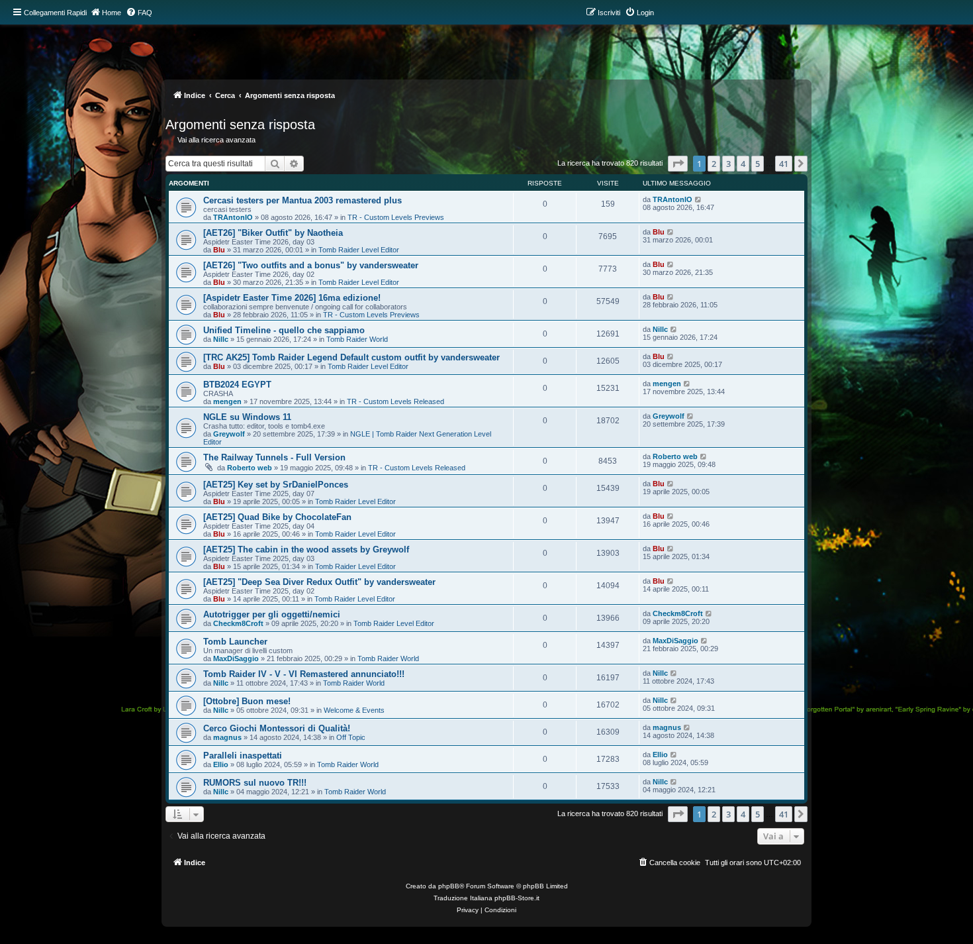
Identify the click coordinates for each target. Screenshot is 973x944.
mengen (227, 401)
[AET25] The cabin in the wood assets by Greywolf (306, 549)
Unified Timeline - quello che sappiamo (284, 330)
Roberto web (249, 468)
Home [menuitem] (111, 13)
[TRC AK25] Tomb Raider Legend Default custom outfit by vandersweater (351, 357)
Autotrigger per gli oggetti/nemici (271, 614)
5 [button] (757, 164)
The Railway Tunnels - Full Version (274, 457)
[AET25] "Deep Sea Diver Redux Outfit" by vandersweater (319, 582)
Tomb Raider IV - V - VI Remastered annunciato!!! (303, 674)
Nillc (220, 339)
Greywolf (229, 434)
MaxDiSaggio (236, 658)
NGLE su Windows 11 (247, 417)
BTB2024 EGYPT (237, 385)
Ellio (220, 764)
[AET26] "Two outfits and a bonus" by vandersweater (310, 265)
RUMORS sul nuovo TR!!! (254, 783)
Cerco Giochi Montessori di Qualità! (276, 728)
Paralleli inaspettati (242, 755)
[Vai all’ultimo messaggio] (698, 199)
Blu (219, 250)
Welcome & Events (354, 710)
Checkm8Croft (238, 623)
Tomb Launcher (235, 642)
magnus (227, 737)
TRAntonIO (233, 217)
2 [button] (714, 164)
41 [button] (783, 164)
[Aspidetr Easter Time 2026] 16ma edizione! (292, 298)
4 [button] (743, 164)
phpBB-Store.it (516, 898)
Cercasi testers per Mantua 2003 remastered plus (302, 200)
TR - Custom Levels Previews (396, 217)
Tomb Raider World (357, 339)
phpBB (448, 886)
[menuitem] (139, 13)
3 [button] (728, 164)
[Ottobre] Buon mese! (247, 701)
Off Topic (350, 737)
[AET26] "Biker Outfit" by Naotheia (273, 233)
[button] (678, 164)
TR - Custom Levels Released (395, 401)
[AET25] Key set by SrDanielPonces (275, 485)
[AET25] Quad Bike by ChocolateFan (277, 517)
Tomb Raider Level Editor (358, 250)
